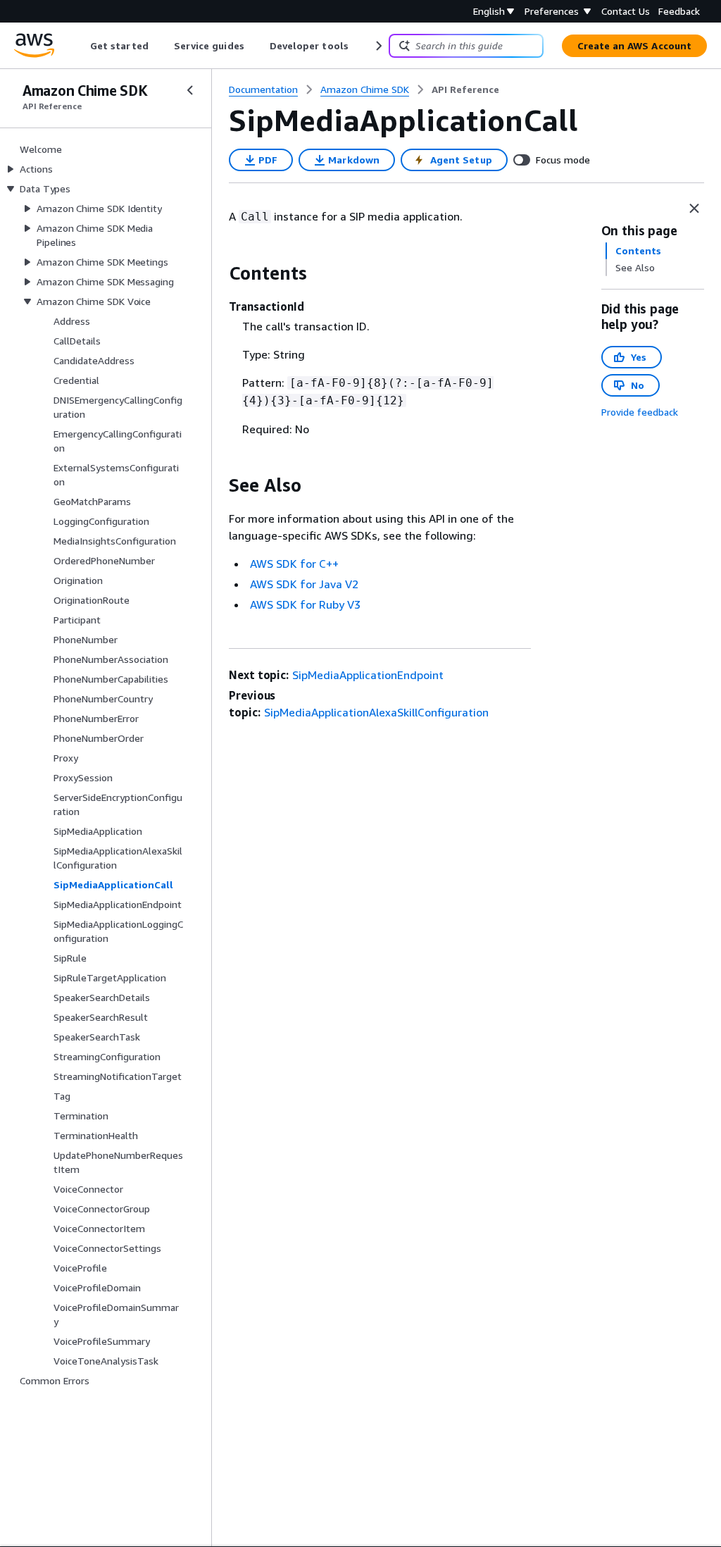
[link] (465, 89)
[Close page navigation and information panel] (694, 208)
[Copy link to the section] (217, 273)
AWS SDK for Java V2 (304, 584)
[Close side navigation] (190, 90)
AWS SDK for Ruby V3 (305, 604)
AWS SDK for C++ (294, 564)
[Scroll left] (80, 46)
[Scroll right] (378, 46)
